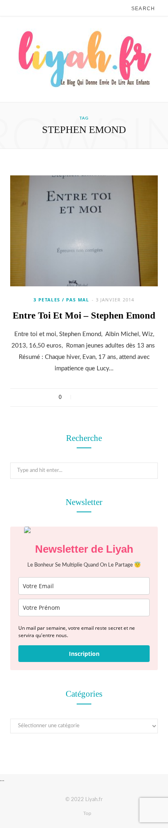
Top (86, 813)
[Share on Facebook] (82, 397)
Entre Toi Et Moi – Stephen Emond (84, 315)
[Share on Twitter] (93, 397)
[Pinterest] (103, 397)
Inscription (84, 654)
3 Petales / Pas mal (61, 300)
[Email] (114, 397)
